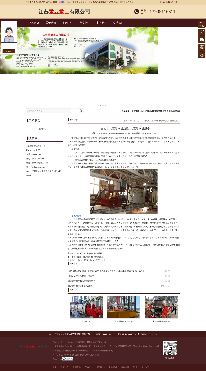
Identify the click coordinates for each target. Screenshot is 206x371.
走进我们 (65, 367)
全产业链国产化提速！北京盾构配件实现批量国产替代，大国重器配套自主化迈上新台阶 (106, 271)
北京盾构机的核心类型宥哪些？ (82, 281)
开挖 (98, 260)
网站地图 (125, 367)
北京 (97, 355)
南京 (82, 355)
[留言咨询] (201, 32)
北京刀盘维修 (138, 111)
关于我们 (51, 22)
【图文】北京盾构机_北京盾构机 (89, 257)
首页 (138, 121)
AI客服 (8, 51)
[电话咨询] (201, 24)
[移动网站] (201, 47)
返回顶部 (145, 367)
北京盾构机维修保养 (153, 111)
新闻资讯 (77, 367)
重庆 (92, 355)
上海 (77, 355)
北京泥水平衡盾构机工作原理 (81, 276)
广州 (72, 355)
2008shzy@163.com (40, 163)
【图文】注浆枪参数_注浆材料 (88, 253)
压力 (80, 260)
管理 (86, 260)
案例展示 (101, 22)
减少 (104, 260)
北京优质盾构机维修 (171, 111)
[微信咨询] (201, 39)
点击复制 (81, 342)
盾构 (92, 260)
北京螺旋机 (86, 321)
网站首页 (34, 22)
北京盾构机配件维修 (124, 321)
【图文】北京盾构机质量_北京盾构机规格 (161, 121)
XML (135, 367)
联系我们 (118, 22)
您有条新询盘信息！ (170, 2)
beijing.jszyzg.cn (38, 167)
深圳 (67, 355)
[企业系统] (67, 359)
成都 (87, 355)
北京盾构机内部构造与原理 (80, 286)
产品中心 (84, 22)
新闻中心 (68, 22)
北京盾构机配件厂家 (161, 321)
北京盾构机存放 (64, 2)
